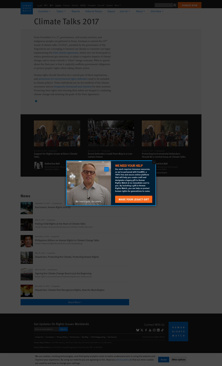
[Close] (154, 162)
